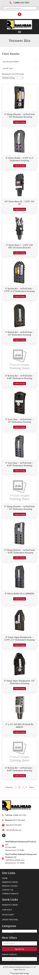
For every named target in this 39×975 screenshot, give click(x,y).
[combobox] (19, 60)
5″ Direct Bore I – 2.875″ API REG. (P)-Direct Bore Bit (19, 246)
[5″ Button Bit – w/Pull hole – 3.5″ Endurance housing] (19, 315)
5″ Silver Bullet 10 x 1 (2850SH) (19, 593)
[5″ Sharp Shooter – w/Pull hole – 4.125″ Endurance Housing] (19, 533)
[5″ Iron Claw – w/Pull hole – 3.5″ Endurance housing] (19, 402)
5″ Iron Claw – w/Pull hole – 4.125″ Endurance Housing (20, 464)
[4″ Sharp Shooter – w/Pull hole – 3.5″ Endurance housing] (19, 97)
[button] (19, 32)
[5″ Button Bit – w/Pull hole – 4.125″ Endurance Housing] (19, 359)
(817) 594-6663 (19, 820)
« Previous (9, 787)
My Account (8, 915)
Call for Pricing (19, 122)
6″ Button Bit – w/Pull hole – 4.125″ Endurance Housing (19, 769)
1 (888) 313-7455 (21, 2)
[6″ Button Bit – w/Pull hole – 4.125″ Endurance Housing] (19, 751)
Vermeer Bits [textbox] (19, 932)
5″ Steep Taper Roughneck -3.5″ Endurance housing (19, 682)
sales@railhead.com (13, 830)
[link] (5, 878)
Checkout (7, 910)
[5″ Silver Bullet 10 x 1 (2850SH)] (19, 577)
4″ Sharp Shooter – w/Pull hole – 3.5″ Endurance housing (19, 115)
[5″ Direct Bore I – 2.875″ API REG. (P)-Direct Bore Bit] (19, 228)
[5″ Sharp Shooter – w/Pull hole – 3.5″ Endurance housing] (19, 489)
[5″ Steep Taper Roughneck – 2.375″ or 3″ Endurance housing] (19, 620)
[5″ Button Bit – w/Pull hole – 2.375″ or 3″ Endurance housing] (19, 272)
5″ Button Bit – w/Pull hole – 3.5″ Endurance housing (19, 333)
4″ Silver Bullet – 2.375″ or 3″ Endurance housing (20, 159)
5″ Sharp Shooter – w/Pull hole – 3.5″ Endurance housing (19, 507)
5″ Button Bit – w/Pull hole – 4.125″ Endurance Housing (19, 377)
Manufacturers (10, 905)
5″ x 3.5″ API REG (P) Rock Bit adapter (20, 725)
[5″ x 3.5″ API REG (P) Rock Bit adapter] (19, 707)
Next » (31, 787)
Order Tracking (10, 919)
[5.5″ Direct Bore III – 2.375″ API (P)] (19, 184)
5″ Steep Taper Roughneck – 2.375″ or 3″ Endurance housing (19, 638)
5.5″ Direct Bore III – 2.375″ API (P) (19, 202)
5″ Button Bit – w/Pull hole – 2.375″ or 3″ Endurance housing (19, 289)
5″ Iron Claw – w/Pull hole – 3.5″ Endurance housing (20, 420)
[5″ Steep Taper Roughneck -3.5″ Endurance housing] (19, 664)
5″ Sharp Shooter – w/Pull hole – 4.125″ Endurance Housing (19, 551)
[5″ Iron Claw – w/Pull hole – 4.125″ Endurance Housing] (19, 446)
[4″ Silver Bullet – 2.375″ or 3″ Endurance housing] (19, 141)
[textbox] (19, 61)
